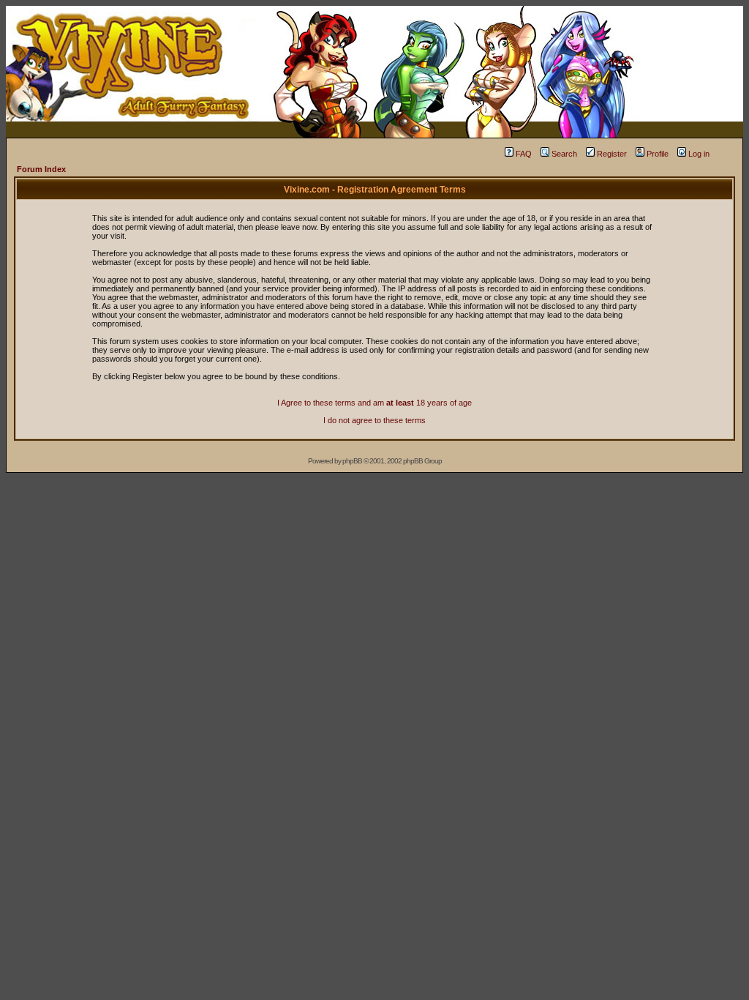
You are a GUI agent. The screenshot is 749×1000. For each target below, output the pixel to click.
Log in (699, 153)
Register (612, 153)
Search (564, 153)
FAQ (524, 153)
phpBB (352, 461)
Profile (658, 153)
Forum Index (41, 169)
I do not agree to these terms (374, 420)
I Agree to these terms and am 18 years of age (374, 402)
